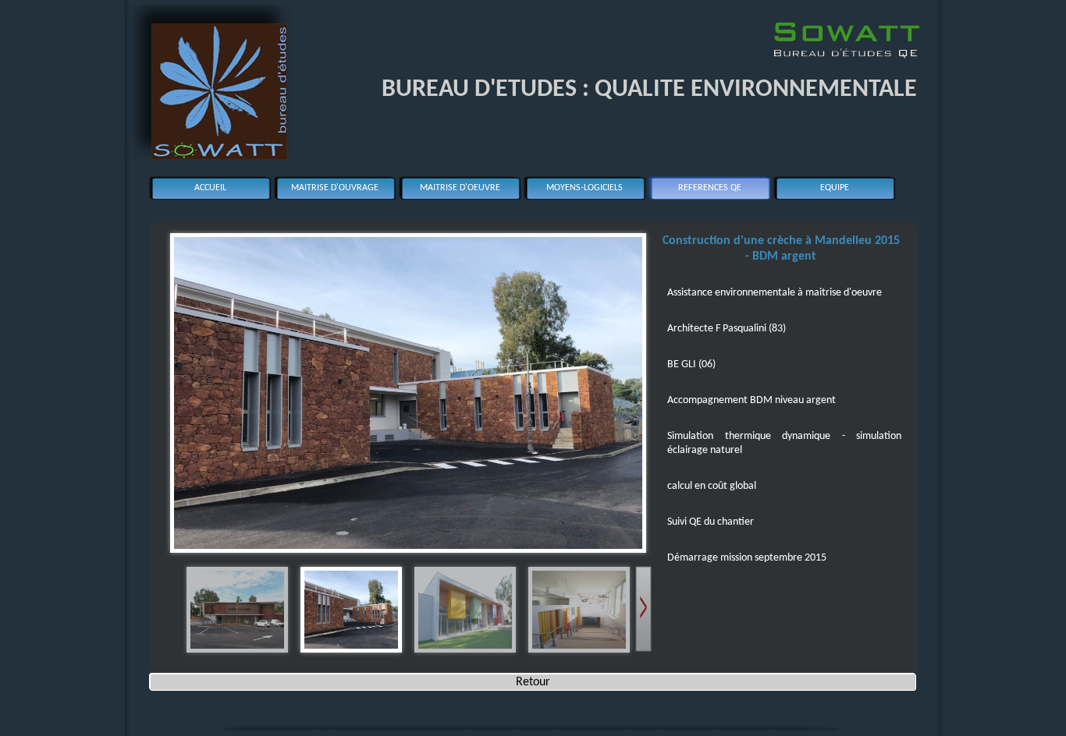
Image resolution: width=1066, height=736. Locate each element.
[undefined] (406, 389)
